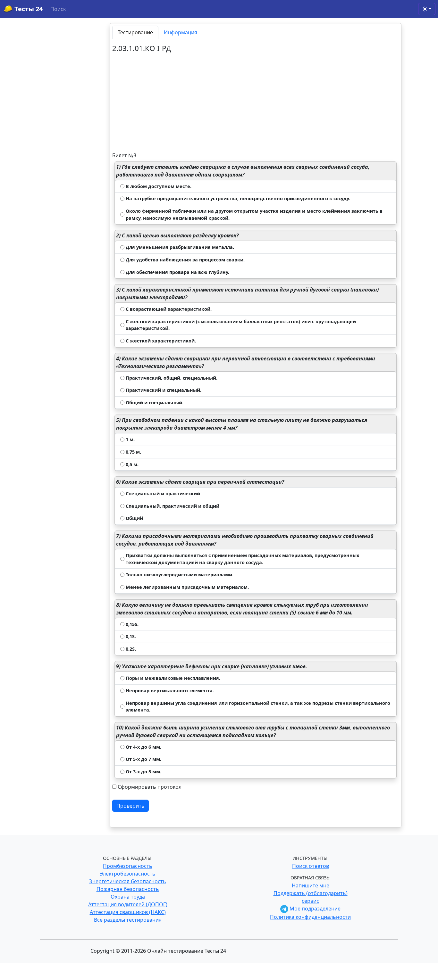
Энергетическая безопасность (127, 881)
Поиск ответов (310, 865)
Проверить (130, 805)
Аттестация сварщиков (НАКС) (128, 912)
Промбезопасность (127, 865)
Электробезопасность (128, 873)
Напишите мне (310, 885)
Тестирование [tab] (135, 32)
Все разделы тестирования (128, 919)
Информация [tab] (180, 32)
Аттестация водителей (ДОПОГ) (127, 904)
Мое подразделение (314, 908)
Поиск (58, 8)
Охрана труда (128, 896)
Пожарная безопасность (128, 889)
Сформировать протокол (149, 786)
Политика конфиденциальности (310, 916)
